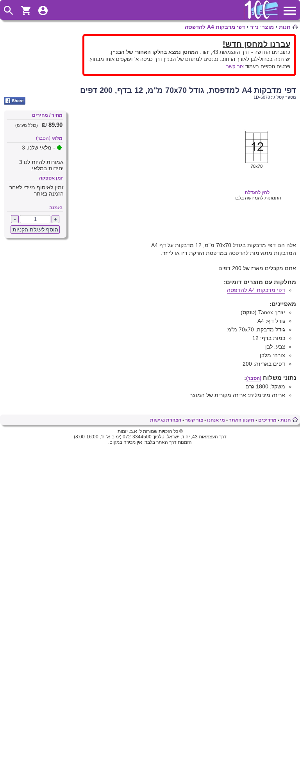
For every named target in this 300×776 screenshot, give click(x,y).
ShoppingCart (25, 10)
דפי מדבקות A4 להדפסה (215, 27)
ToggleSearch (8, 10)
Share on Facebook (14, 101)
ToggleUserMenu (43, 10)
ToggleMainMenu (290, 10)
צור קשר (235, 66)
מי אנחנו (216, 420)
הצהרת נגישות (165, 420)
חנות (285, 27)
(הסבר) (43, 138)
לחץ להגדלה (257, 192)
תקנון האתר (241, 420)
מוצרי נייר (262, 27)
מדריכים (267, 420)
